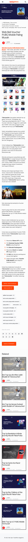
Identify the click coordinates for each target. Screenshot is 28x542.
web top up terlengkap (9, 317)
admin (8, 42)
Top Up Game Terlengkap (8, 24)
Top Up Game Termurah (8, 26)
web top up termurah (9, 320)
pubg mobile (6, 304)
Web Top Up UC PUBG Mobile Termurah (13, 522)
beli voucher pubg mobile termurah (11, 301)
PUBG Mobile (6, 22)
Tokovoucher (13, 22)
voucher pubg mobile (8, 314)
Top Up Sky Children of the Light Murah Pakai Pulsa (12, 493)
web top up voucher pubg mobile (11, 323)
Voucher (16, 26)
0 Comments (17, 43)
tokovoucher (17, 304)
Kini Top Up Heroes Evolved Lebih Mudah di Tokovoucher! (13, 405)
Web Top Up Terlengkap (8, 27)
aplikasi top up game (8, 295)
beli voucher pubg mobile (9, 298)
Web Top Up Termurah (20, 27)
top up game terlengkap (9, 307)
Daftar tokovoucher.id (10, 283)
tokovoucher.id (8, 288)
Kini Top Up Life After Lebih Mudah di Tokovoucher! (12, 376)
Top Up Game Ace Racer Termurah (11, 464)
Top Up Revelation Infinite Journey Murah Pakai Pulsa (12, 434)
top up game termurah (9, 311)
